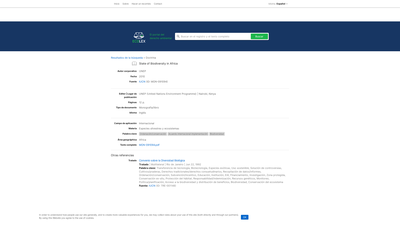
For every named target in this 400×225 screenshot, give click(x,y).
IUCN (142, 81)
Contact (158, 3)
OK (244, 217)
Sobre (125, 3)
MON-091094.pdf (149, 144)
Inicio (116, 3)
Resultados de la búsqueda (127, 57)
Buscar (259, 36)
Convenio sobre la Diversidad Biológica (162, 160)
